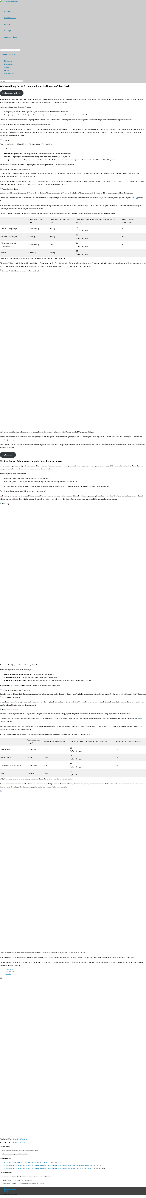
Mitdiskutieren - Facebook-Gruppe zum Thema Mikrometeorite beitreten (23, 1183)
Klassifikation (8, 64)
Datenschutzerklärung (10, 1189)
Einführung (8, 61)
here (138, 718)
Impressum (7, 1187)
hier (137, 198)
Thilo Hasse (9, 970)
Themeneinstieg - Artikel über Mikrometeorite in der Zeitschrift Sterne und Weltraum (26, 1176)
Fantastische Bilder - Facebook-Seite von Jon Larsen (17, 1180)
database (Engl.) (9, 73)
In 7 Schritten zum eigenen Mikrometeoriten (15, 1154)
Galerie (6, 67)
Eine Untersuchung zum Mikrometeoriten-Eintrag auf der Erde (20, 1150)
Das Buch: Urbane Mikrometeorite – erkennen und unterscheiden (26, 1162)
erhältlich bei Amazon (19, 1139)
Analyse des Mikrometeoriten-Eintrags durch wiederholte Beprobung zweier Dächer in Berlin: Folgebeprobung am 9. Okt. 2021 (47, 1168)
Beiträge (7, 70)
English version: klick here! (11, 93)
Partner (6, 1190)
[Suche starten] (21, 81)
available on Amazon (19, 1142)
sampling (9, 974)
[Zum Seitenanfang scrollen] (0, 1196)
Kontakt (6, 1191)
